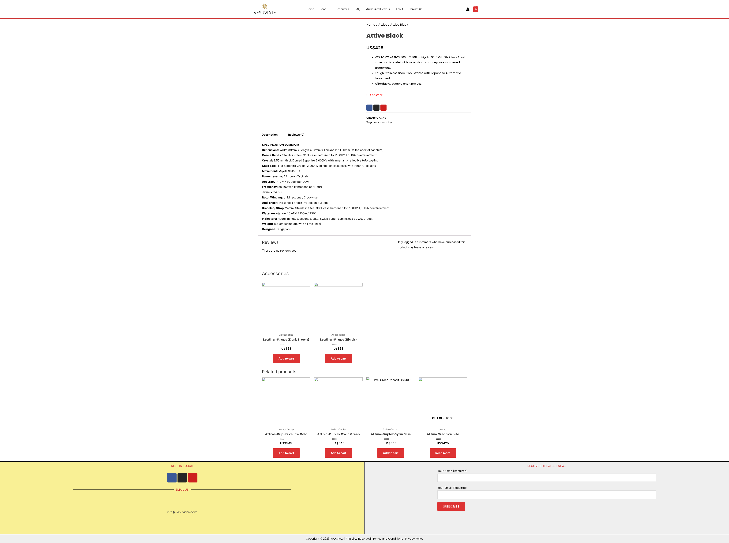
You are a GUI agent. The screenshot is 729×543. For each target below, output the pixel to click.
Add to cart (286, 358)
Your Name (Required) (452, 471)
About (399, 9)
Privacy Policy (414, 539)
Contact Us (416, 9)
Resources (342, 9)
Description (270, 134)
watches (387, 122)
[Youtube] (383, 108)
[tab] (269, 134)
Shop (323, 9)
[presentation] (328, 9)
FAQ (358, 9)
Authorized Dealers (378, 9)
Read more (442, 453)
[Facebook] (369, 108)
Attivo (382, 24)
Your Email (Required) (452, 487)
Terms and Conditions (388, 539)
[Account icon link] (467, 9)
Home (310, 9)
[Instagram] (376, 108)
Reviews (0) (296, 134)
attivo (376, 122)
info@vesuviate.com (182, 512)
